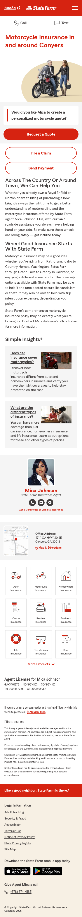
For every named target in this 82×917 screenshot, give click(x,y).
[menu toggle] (75, 8)
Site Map (10, 849)
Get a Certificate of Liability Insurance (41, 509)
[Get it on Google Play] (47, 871)
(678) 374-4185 (36, 712)
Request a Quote (41, 134)
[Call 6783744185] (32, 502)
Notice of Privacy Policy (19, 837)
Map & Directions (49, 547)
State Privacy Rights (17, 843)
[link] (41, 8)
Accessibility (12, 824)
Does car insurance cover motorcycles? (23, 357)
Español (10, 8)
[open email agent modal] (41, 503)
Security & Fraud (15, 818)
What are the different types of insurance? (23, 412)
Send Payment (41, 168)
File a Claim (41, 153)
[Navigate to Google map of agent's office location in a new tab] (49, 502)
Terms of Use (12, 830)
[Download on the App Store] (17, 871)
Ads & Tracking (14, 812)
